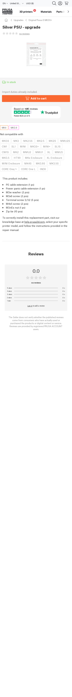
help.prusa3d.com (34, 221)
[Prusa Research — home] (7, 12)
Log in (29, 306)
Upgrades (18, 20)
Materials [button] (46, 11)
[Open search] (54, 3)
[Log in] (60, 3)
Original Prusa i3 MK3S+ (40, 20)
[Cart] (66, 3)
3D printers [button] (27, 11)
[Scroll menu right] (68, 12)
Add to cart (39, 98)
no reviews (24, 33)
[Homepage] (7, 20)
